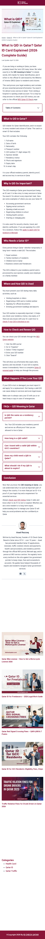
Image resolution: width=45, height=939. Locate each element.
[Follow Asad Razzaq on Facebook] (20, 574)
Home (4, 37)
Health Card (11, 864)
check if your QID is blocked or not (16, 322)
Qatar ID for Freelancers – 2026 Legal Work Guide (22, 697)
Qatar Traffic (11, 871)
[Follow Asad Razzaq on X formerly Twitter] (24, 574)
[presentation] (22, 644)
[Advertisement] (22, 609)
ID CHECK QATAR (31, 935)
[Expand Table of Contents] (38, 108)
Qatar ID (9, 37)
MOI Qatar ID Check (25, 99)
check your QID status (17, 500)
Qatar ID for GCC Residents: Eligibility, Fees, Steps (22, 769)
